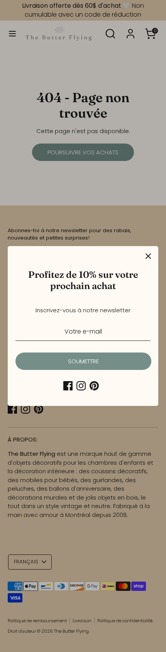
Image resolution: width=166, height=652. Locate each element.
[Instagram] (81, 385)
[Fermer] (148, 256)
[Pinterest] (94, 385)
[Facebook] (68, 385)
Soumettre (83, 361)
